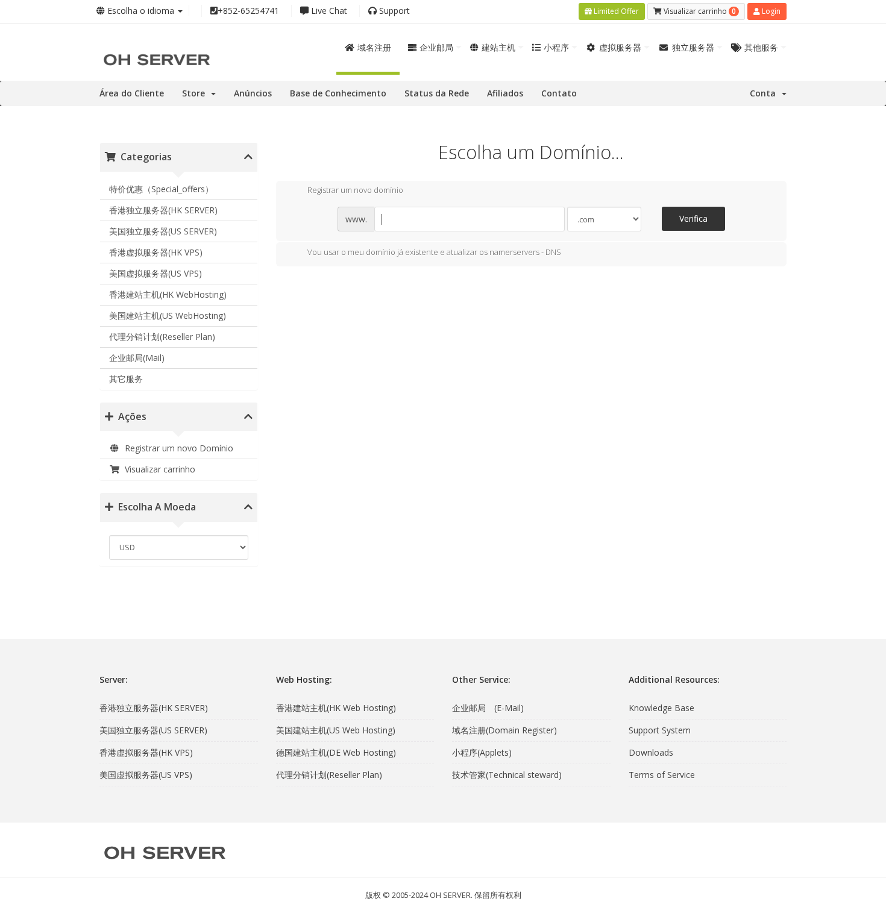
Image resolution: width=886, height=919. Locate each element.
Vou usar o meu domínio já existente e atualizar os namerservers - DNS (434, 251)
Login (770, 11)
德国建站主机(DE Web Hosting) (336, 752)
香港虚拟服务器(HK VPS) (156, 252)
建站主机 (498, 47)
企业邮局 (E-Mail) (488, 708)
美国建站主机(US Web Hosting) (335, 730)
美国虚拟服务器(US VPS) (155, 273)
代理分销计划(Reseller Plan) (162, 336)
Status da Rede (436, 93)
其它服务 (126, 378)
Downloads (651, 752)
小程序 (556, 47)
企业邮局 (436, 47)
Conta (765, 93)
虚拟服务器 (620, 47)
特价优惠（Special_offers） (161, 189)
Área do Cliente (131, 93)
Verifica (693, 218)
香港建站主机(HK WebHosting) (168, 294)
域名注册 (374, 47)
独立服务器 (693, 47)
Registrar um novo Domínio (176, 448)
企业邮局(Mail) (137, 357)
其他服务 (761, 47)
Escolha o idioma (141, 10)
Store (196, 93)
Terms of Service (662, 774)
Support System (660, 730)
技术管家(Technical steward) (507, 774)
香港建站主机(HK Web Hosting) (336, 708)
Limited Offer (615, 11)
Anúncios (253, 93)
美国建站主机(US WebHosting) (167, 315)
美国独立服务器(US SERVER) (163, 231)
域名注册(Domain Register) (504, 730)
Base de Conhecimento (338, 93)
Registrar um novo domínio (355, 190)
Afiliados (505, 93)
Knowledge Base (661, 708)
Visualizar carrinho (157, 469)
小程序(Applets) (482, 752)
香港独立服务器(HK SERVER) (163, 210)
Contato (559, 93)
